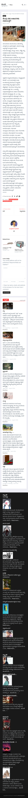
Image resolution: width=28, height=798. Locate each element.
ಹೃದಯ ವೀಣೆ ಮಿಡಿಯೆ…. (10, 674)
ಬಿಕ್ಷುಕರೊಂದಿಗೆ (6, 628)
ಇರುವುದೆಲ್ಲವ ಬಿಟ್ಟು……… (8, 432)
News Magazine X (21, 795)
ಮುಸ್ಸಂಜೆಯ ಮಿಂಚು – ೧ (10, 742)
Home (4, 13)
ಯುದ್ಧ (4, 401)
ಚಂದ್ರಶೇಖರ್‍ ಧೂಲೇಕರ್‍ (14, 228)
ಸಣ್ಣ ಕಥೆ (5, 300)
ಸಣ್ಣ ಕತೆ (5, 495)
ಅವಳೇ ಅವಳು (7, 657)
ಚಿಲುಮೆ (3, 4)
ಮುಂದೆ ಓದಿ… (7, 671)
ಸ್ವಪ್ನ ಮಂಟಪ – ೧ (7, 767)
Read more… (15, 520)
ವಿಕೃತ (4, 466)
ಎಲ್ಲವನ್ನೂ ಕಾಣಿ (22, 300)
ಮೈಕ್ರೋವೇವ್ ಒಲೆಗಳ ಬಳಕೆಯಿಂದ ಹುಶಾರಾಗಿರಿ (19, 250)
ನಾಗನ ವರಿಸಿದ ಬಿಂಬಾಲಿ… (10, 695)
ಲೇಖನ (7, 13)
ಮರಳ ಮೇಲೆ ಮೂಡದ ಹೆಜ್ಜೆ (10, 550)
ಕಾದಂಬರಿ (5, 717)
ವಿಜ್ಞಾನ (10, 13)
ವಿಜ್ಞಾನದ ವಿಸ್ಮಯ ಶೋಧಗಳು (13, 199)
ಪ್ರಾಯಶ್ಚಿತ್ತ (5, 497)
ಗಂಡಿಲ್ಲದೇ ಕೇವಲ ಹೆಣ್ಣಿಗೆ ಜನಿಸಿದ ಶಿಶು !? (7, 248)
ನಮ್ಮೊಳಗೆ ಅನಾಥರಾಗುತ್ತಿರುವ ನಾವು (11, 601)
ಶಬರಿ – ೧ (5, 718)
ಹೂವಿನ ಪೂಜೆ (6, 523)
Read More (5, 329)
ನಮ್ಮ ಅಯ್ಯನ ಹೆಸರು (7, 340)
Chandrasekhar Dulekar (7, 201)
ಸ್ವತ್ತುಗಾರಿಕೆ (5, 371)
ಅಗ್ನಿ (4, 311)
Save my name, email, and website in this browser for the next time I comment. (14, 287)
